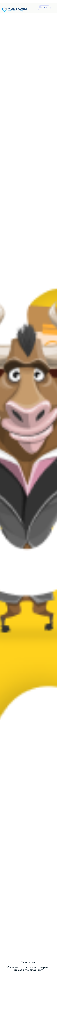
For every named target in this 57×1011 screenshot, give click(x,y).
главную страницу (30, 970)
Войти (46, 8)
